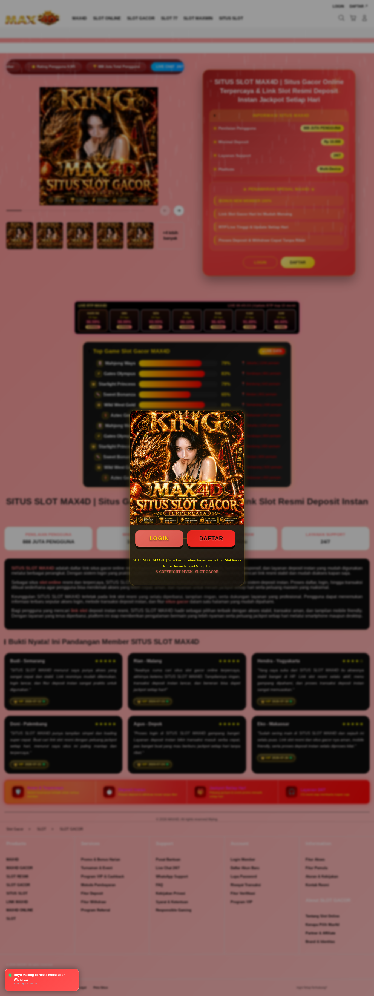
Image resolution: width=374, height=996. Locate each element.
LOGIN (159, 538)
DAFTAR (211, 538)
